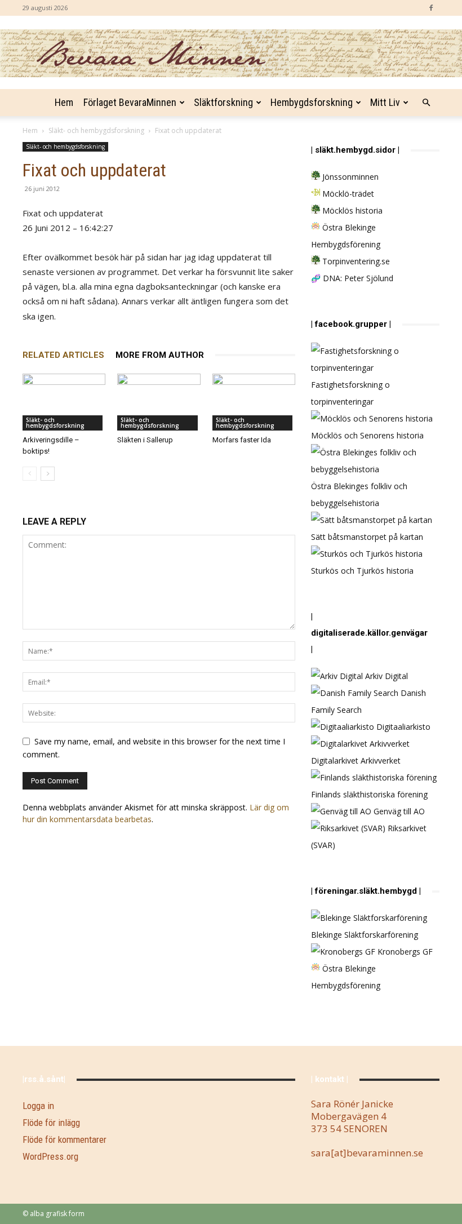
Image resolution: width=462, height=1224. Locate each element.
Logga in (38, 1105)
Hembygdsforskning (311, 102)
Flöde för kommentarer (64, 1139)
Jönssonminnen (349, 176)
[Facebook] (431, 8)
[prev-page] (30, 474)
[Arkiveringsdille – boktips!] (64, 402)
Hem (64, 102)
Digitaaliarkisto (402, 726)
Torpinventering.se (355, 261)
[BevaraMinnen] (231, 53)
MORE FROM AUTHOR (159, 355)
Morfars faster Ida (241, 440)
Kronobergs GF (404, 951)
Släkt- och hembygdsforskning (96, 130)
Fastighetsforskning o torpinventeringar (350, 393)
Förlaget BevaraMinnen (129, 102)
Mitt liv (385, 102)
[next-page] (48, 474)
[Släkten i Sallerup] (158, 402)
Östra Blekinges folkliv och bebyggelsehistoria (359, 494)
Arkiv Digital (385, 676)
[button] (425, 102)
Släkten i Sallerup (145, 440)
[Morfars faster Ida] (253, 402)
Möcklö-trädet (347, 193)
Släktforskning (223, 102)
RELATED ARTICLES (63, 355)
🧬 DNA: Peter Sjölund (352, 278)
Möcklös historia (351, 210)
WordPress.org (50, 1156)
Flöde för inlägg (51, 1122)
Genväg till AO (398, 811)
